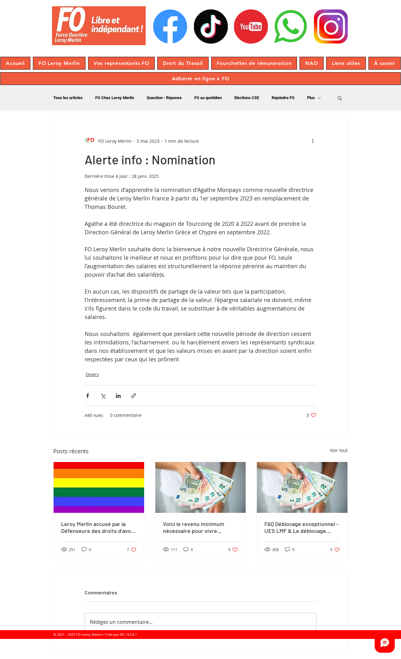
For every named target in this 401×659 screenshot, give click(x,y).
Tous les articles (68, 97)
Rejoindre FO (283, 97)
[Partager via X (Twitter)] (103, 396)
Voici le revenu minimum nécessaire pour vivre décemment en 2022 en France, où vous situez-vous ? (200, 527)
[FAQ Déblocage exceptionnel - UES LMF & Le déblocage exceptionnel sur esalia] (302, 487)
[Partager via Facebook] (88, 396)
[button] (59, 63)
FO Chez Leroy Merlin (114, 97)
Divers (92, 374)
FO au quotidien (208, 97)
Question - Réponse (164, 97)
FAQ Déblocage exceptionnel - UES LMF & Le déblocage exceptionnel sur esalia (301, 527)
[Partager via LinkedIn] (118, 396)
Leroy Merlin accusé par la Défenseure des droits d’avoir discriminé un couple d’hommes (98, 527)
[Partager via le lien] (134, 396)
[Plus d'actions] (312, 141)
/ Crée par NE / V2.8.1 (120, 634)
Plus (311, 97)
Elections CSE (246, 97)
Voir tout (339, 450)
